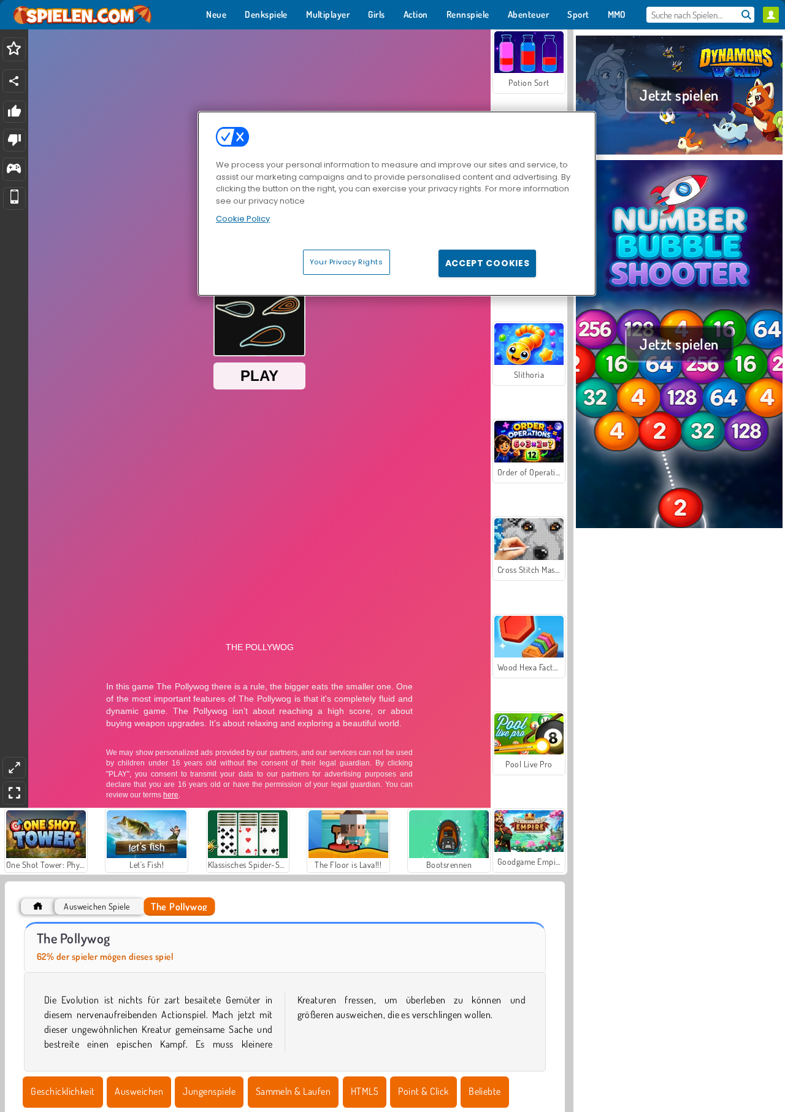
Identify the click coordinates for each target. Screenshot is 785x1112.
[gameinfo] (13, 170)
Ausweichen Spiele (96, 906)
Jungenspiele (209, 1091)
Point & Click (423, 1091)
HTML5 (364, 1091)
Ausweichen (139, 1091)
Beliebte (485, 1091)
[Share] (14, 81)
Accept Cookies (487, 263)
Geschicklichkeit (63, 1091)
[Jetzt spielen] (679, 153)
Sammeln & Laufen (293, 1091)
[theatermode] (14, 767)
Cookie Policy (243, 218)
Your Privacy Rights (346, 262)
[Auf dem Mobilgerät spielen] (14, 198)
